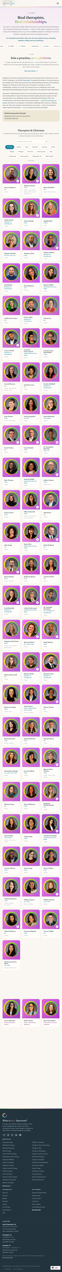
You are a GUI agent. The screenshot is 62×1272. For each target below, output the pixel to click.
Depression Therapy (8, 1165)
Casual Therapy (36, 1168)
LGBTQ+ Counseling (38, 1142)
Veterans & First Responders (40, 1162)
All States (9, 147)
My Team (5, 1195)
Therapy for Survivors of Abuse (41, 1145)
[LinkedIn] (16, 1135)
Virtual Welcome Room (38, 1207)
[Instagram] (8, 1135)
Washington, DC (37, 156)
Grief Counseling (7, 1174)
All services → (7, 1186)
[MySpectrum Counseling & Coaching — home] (9, 3)
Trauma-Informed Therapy (10, 1168)
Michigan (20, 151)
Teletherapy (26, 80)
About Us (5, 1192)
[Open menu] (57, 3)
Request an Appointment (39, 1192)
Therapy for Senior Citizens (40, 1154)
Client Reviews (7, 1210)
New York (30, 151)
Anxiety (30, 46)
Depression (42, 46)
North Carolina (41, 151)
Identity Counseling (8, 1182)
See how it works (13, 1061)
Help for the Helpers (38, 1165)
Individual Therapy (8, 1142)
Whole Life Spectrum (38, 1179)
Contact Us (35, 1201)
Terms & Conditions (18, 1269)
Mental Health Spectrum (39, 1177)
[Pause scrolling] (59, 46)
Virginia (19, 147)
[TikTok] (12, 1135)
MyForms (5, 1201)
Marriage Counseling (8, 1148)
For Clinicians (6, 1207)
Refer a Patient (36, 1204)
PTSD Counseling (7, 1171)
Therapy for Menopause (39, 1151)
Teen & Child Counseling (9, 1154)
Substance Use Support (9, 1179)
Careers (5, 1204)
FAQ (4, 1213)
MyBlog (5, 1198)
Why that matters (30, 71)
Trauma (53, 46)
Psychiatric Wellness (8, 1159)
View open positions (33, 1061)
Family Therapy (7, 1151)
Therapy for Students (38, 1159)
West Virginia (49, 156)
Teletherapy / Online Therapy (11, 1156)
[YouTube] (20, 1135)
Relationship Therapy (8, 1145)
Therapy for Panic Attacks (10, 1177)
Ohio (51, 151)
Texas (26, 147)
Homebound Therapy (38, 1171)
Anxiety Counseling (8, 1162)
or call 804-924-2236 (39, 1093)
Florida (53, 147)
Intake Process (36, 1195)
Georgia (12, 151)
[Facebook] (4, 1135)
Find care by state (8, 1257)
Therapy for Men (36, 1148)
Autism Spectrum (37, 1174)
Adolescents (8, 46)
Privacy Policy (7, 1269)
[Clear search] (46, 141)
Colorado (44, 147)
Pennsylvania (12, 156)
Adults (20, 46)
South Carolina (24, 156)
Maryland (35, 147)
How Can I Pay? (36, 1198)
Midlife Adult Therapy (38, 1156)
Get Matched (23, 1093)
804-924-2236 (36, 1210)
